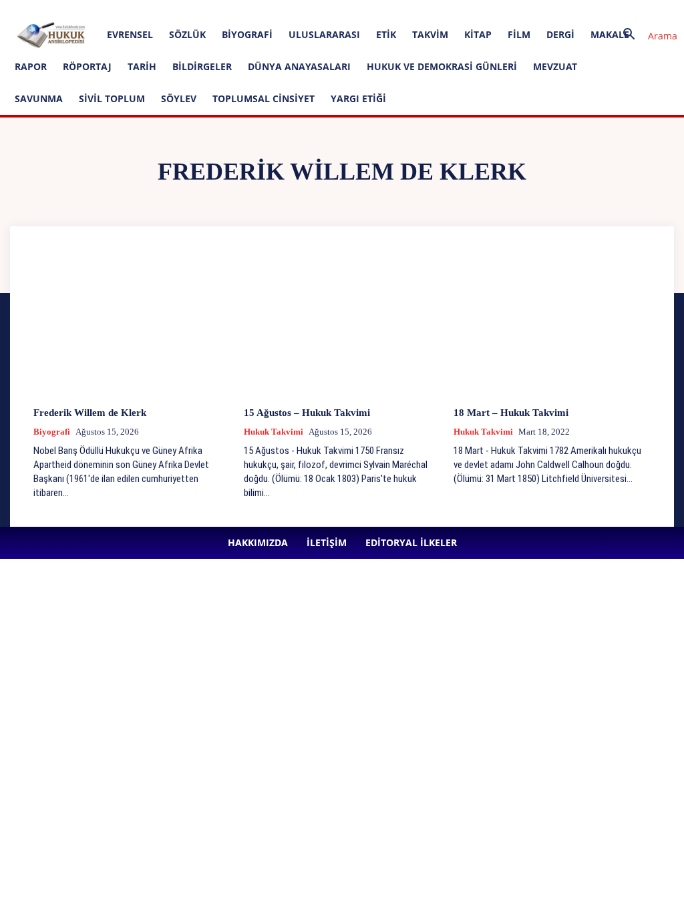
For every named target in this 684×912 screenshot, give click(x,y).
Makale (609, 34)
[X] (389, 9)
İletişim (190, 9)
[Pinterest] (367, 9)
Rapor (31, 66)
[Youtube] (411, 9)
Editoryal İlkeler (242, 9)
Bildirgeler (202, 66)
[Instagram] (323, 9)
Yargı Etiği (358, 98)
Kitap (478, 34)
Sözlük (187, 34)
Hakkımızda (146, 9)
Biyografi (247, 34)
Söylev (178, 98)
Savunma (39, 98)
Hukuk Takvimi (273, 432)
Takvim (430, 34)
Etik (386, 34)
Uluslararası (324, 34)
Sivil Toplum (112, 98)
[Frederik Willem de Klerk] (131, 324)
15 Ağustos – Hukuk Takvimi (307, 412)
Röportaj (87, 66)
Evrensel (130, 34)
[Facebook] (301, 9)
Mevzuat (555, 66)
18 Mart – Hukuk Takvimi (511, 412)
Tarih (142, 66)
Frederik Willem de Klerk (89, 412)
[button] (645, 35)
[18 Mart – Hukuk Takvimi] (552, 324)
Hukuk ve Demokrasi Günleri (442, 66)
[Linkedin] (345, 9)
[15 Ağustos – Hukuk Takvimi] (342, 324)
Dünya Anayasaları (299, 66)
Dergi (560, 34)
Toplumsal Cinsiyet (263, 98)
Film (519, 34)
